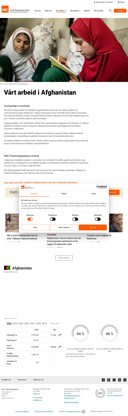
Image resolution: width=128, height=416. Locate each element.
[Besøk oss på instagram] (108, 379)
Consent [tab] (34, 194)
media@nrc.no (37, 400)
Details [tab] (64, 194)
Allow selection (64, 227)
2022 (26, 323)
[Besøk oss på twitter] (114, 379)
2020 (38, 323)
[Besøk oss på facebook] (103, 379)
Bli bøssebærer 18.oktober (104, 2)
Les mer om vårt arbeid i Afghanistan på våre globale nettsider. (41, 182)
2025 (9, 323)
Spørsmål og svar (69, 398)
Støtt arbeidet (110, 192)
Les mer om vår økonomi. (115, 395)
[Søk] (110, 10)
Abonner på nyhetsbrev (71, 402)
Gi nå (120, 11)
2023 (20, 323)
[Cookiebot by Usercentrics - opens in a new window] (98, 187)
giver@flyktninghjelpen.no (72, 395)
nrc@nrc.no (36, 393)
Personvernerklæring (22, 411)
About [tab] (94, 194)
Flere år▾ (55, 323)
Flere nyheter (64, 258)
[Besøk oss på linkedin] (119, 379)
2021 (32, 323)
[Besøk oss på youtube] (124, 379)
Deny (35, 227)
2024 (15, 323)
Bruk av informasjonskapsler (44, 411)
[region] (64, 297)
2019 (44, 323)
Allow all (93, 227)
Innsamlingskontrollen (74, 411)
